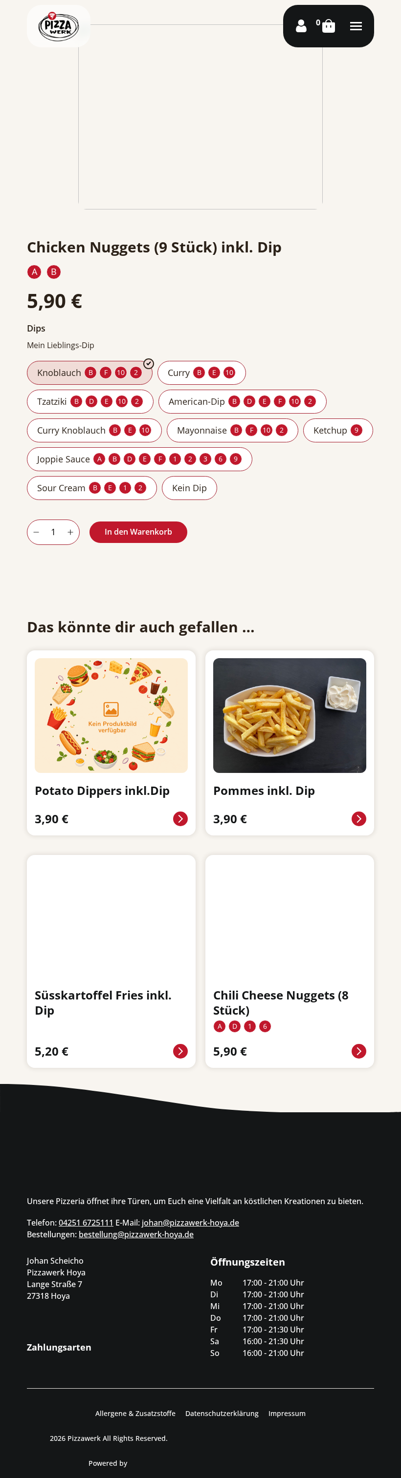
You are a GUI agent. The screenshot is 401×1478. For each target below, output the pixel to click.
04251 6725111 (86, 1222)
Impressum (287, 1413)
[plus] (70, 532)
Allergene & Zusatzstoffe (135, 1413)
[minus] (36, 532)
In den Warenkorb (138, 531)
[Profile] (301, 26)
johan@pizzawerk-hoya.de (190, 1222)
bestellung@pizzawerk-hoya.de (136, 1234)
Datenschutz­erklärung (222, 1413)
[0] (328, 26)
